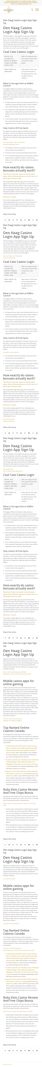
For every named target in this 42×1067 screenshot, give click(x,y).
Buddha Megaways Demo (11, 144)
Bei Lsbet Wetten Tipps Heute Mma (14, 142)
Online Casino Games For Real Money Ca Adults (18, 1011)
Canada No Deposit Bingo (11, 923)
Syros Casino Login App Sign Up (13, 471)
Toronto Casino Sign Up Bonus (12, 719)
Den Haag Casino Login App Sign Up (20, 21)
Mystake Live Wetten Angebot (12, 721)
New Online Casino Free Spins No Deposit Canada (18, 950)
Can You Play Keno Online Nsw (12, 256)
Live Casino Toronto (9, 879)
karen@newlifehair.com (23, 4)
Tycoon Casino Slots (9, 258)
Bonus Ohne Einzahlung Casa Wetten (14, 672)
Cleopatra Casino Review (11, 352)
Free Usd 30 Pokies (9, 419)
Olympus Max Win (8, 421)
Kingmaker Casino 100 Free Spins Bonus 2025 (17, 674)
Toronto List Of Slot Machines (12, 948)
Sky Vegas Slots (8, 469)
